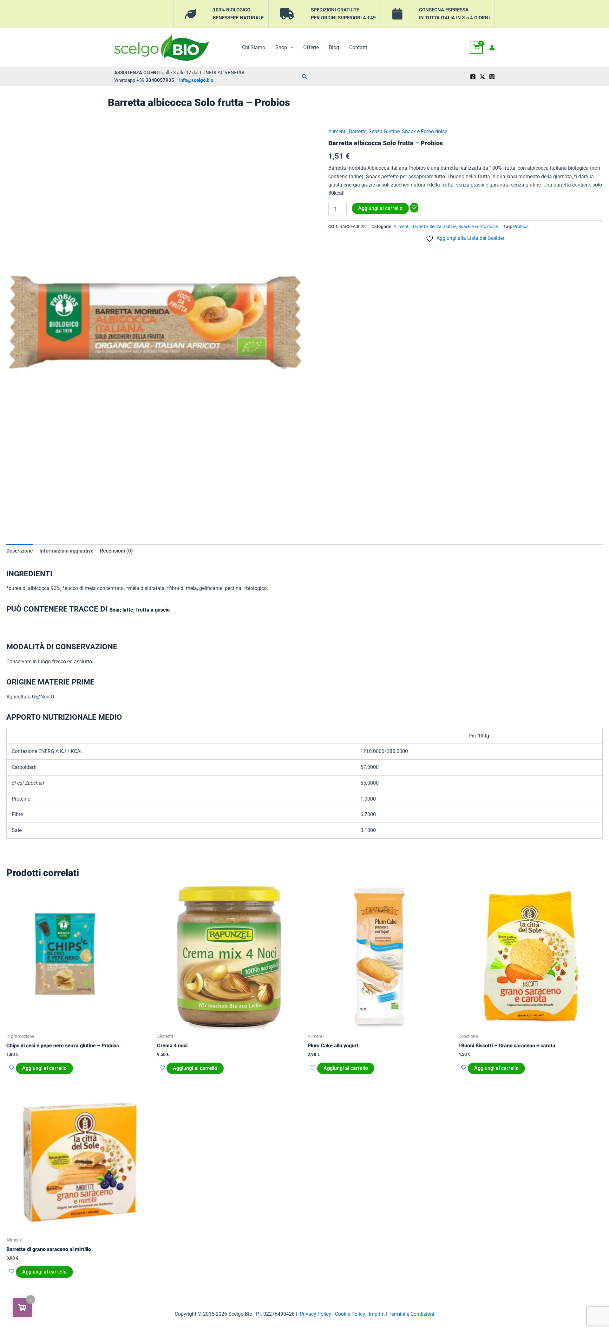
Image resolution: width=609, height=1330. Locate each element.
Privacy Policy (315, 1314)
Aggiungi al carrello (380, 208)
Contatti (358, 47)
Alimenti (337, 131)
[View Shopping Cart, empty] (476, 48)
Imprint (377, 1314)
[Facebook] (473, 77)
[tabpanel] (155, 321)
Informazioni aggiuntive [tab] (66, 551)
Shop (281, 47)
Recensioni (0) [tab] (116, 551)
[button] (290, 47)
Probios (520, 226)
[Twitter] (482, 77)
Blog (334, 47)
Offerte (311, 47)
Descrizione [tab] (19, 551)
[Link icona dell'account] (492, 47)
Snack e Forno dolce (424, 131)
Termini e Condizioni (411, 1314)
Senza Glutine (384, 131)
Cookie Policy (350, 1314)
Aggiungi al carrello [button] (44, 1068)
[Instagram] (492, 77)
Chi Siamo (253, 47)
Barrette (357, 131)
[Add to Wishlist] (414, 208)
